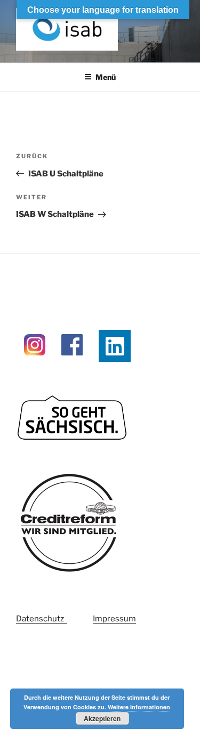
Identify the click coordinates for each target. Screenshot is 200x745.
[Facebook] (72, 361)
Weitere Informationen (139, 707)
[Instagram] (34, 361)
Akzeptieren (102, 718)
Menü (105, 77)
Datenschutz (41, 618)
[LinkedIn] (115, 346)
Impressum (114, 618)
